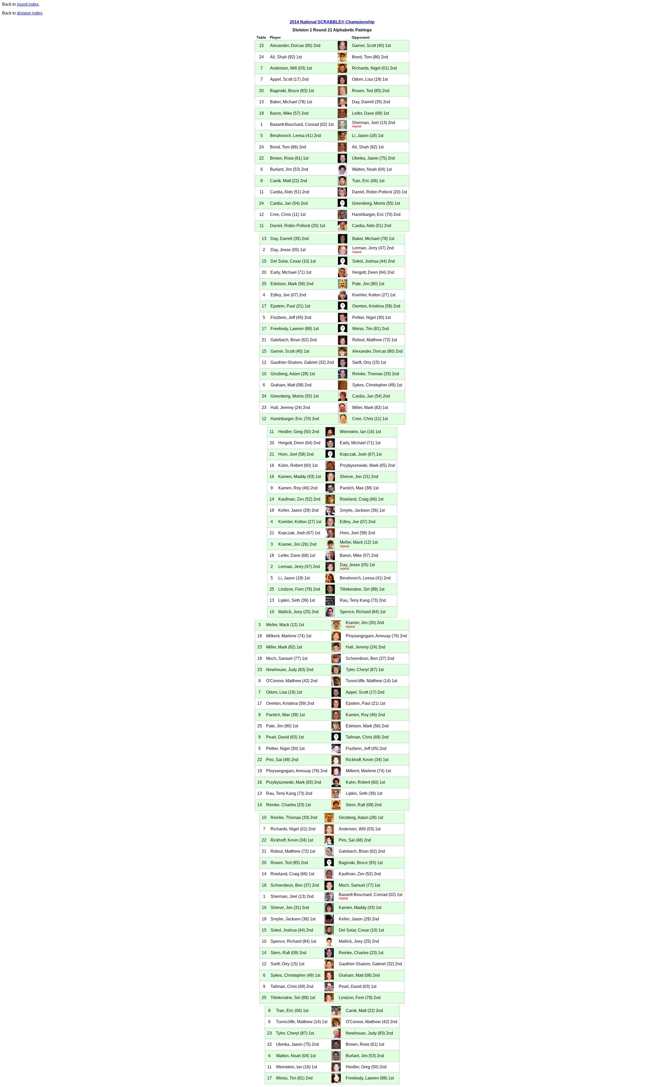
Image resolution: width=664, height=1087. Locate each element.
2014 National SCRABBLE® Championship (332, 22)
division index (29, 13)
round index (28, 4)
